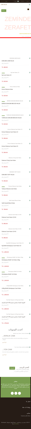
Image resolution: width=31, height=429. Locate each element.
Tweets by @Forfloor (25, 415)
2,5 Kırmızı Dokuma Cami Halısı (10, 132)
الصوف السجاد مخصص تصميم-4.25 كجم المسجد (13, 302)
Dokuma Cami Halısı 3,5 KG (9, 217)
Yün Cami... (7, 349)
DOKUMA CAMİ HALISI (8, 60)
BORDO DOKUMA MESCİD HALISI (11, 103)
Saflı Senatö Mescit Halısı (8, 203)
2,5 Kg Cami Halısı (6, 75)
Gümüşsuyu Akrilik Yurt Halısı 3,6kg (11, 260)
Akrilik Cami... (8, 336)
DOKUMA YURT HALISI (8, 174)
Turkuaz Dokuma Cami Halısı (9, 188)
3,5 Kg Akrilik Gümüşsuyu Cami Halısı (11, 245)
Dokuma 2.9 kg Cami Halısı (9, 160)
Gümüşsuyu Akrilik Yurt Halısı (9, 274)
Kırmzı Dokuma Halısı (7, 89)
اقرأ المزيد (4, 342)
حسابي (28, 413)
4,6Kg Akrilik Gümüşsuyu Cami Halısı (11, 288)
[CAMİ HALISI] (15, 4)
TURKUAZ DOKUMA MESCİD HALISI (11, 117)
